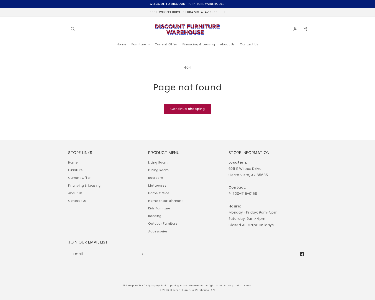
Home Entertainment (165, 201)
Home (73, 162)
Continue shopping (187, 108)
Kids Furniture (159, 208)
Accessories (158, 231)
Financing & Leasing (84, 185)
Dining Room (158, 170)
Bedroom (155, 178)
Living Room (158, 162)
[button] (73, 29)
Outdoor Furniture (163, 223)
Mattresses (157, 185)
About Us (75, 193)
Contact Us (77, 201)
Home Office (158, 193)
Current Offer (79, 178)
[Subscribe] (141, 254)
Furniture (75, 170)
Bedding (154, 216)
